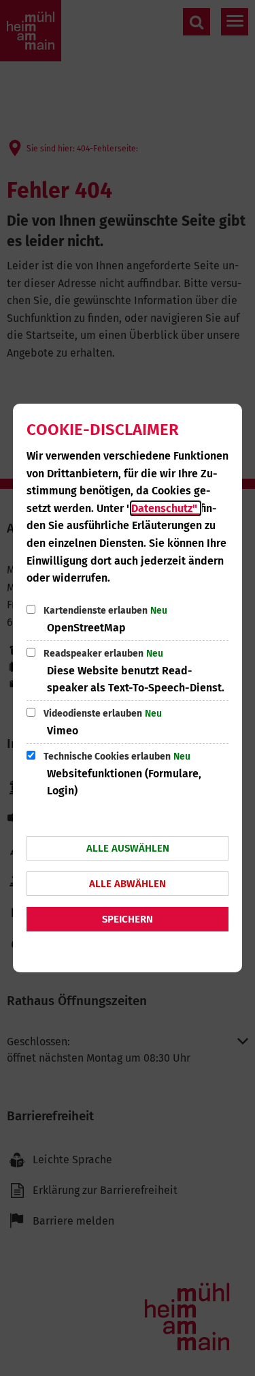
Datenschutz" (165, 508)
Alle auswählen (127, 848)
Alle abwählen (127, 884)
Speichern (127, 919)
